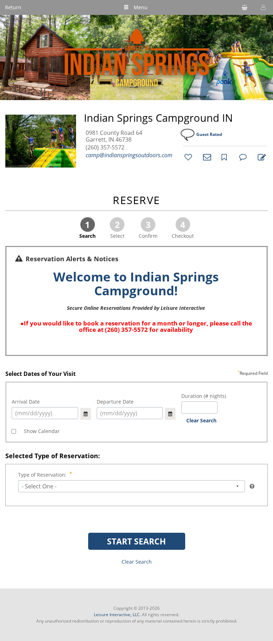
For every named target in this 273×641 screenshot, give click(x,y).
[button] (262, 7)
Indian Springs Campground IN (158, 118)
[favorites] (187, 157)
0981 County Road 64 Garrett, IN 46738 (114, 136)
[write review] (260, 157)
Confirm (148, 229)
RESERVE (136, 200)
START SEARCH (136, 541)
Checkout (183, 229)
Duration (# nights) (203, 396)
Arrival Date (26, 401)
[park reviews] (242, 157)
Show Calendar (41, 431)
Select (117, 229)
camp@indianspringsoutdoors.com (129, 155)
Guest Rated (209, 134)
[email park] (206, 157)
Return (13, 7)
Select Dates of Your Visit (136, 374)
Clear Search (201, 420)
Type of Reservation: (42, 474)
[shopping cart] (244, 7)
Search (87, 229)
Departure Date (115, 401)
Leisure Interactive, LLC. (117, 615)
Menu (141, 7)
